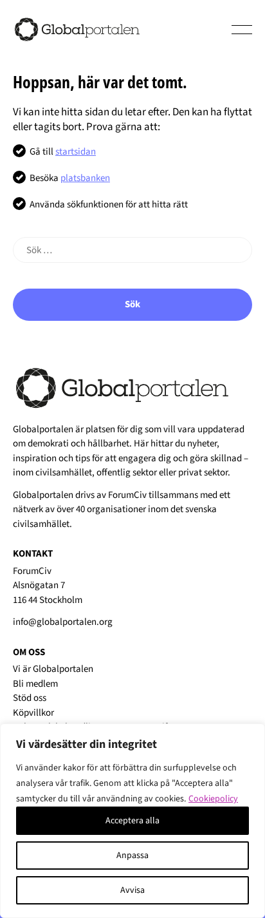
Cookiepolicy (213, 798)
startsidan (75, 151)
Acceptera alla (132, 820)
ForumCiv (127, 495)
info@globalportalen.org (63, 622)
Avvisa (132, 890)
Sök (132, 304)
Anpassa (132, 855)
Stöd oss (29, 698)
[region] (132, 820)
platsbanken (85, 178)
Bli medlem (35, 684)
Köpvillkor (33, 713)
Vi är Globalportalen (53, 669)
